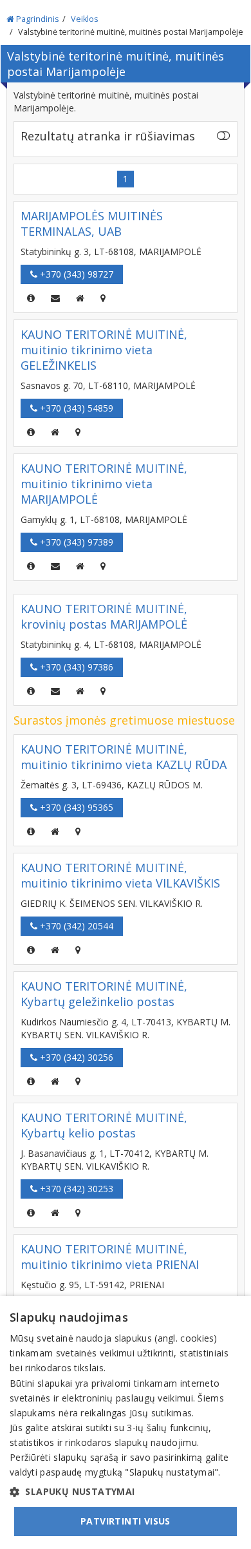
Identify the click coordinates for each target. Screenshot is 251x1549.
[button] (125, 1491)
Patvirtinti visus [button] (125, 1521)
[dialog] (125, 1422)
